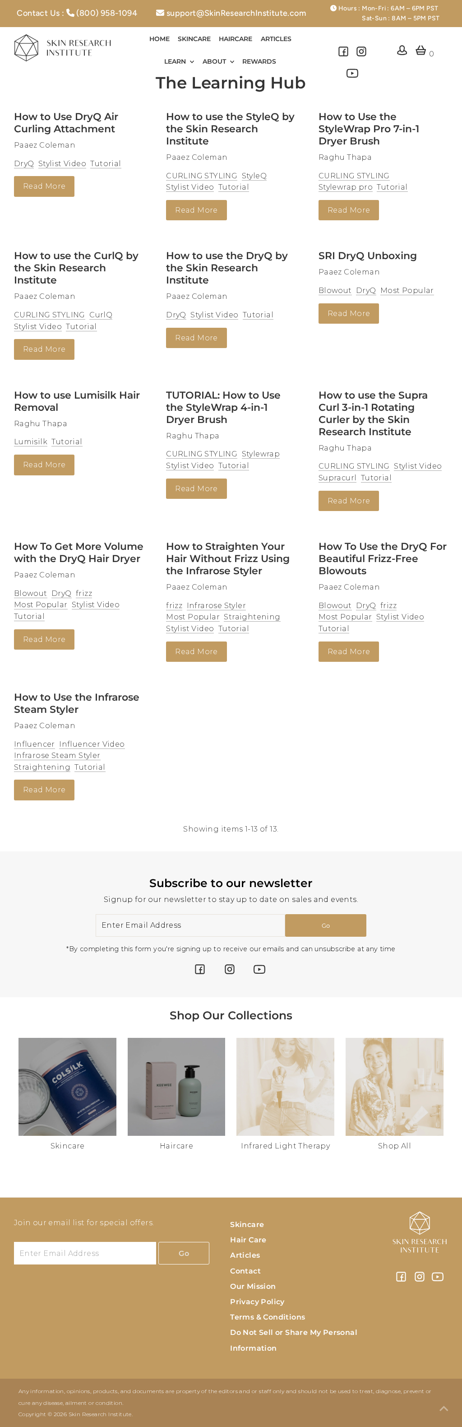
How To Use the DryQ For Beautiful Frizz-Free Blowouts (383, 558)
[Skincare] (67, 1085)
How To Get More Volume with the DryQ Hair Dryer (78, 552)
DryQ (24, 163)
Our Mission (253, 1286)
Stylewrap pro (346, 187)
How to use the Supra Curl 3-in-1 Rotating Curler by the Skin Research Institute (373, 413)
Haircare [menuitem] (235, 39)
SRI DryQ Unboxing (368, 256)
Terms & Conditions (267, 1317)
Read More (44, 186)
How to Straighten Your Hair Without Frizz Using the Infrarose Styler (228, 558)
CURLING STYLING (201, 176)
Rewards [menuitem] (259, 61)
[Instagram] (361, 55)
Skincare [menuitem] (194, 39)
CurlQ (100, 315)
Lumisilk (30, 441)
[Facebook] (343, 55)
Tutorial (105, 163)
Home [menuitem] (159, 39)
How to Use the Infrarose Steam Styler (76, 703)
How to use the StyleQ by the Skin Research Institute (230, 129)
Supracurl (338, 478)
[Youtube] (352, 77)
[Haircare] (177, 1085)
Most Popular (407, 290)
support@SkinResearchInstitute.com (236, 13)
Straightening (252, 617)
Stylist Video (62, 163)
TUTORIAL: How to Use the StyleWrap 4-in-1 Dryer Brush (223, 407)
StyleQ (254, 176)
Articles (245, 1255)
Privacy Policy (257, 1301)
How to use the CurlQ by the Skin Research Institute (76, 268)
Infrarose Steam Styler (57, 755)
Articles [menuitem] (276, 39)
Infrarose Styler (216, 605)
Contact (245, 1271)
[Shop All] (395, 1085)
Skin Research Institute (100, 1414)
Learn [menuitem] (176, 61)
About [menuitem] (215, 61)
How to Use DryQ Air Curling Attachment (66, 123)
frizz (84, 593)
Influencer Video (92, 744)
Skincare (247, 1224)
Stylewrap (261, 454)
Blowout (335, 290)
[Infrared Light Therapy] (285, 1085)
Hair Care (248, 1240)
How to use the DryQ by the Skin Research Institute (227, 268)
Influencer (34, 744)
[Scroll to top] (444, 1409)
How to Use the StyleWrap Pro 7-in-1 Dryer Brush (369, 129)
